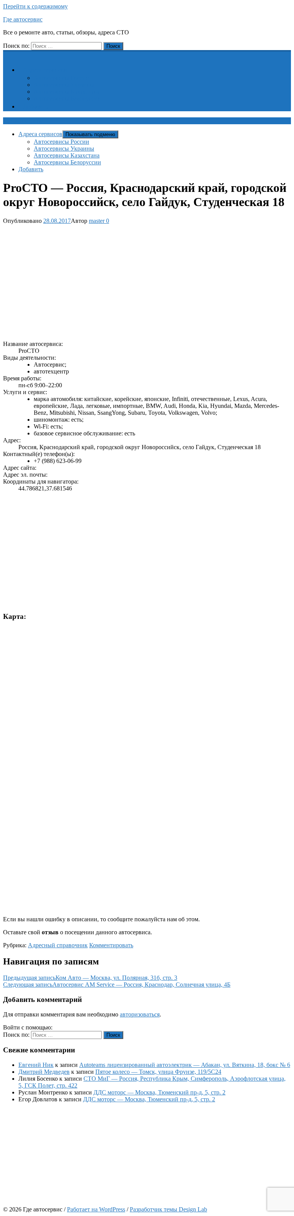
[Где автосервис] (7, 54)
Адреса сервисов (45, 70)
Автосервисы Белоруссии (67, 98)
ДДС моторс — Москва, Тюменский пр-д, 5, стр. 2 (159, 1092)
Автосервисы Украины (64, 84)
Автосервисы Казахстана (67, 91)
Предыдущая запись (90, 977)
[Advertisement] (147, 280)
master (97, 221)
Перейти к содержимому (35, 6)
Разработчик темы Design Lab (168, 1209)
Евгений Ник (36, 1065)
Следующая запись (116, 984)
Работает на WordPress (96, 1209)
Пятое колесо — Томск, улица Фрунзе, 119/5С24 (158, 1071)
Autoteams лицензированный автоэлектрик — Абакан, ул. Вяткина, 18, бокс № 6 (184, 1065)
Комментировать (111, 945)
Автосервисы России (61, 78)
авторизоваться (140, 1014)
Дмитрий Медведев (44, 1071)
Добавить (35, 106)
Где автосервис (22, 19)
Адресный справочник (58, 945)
